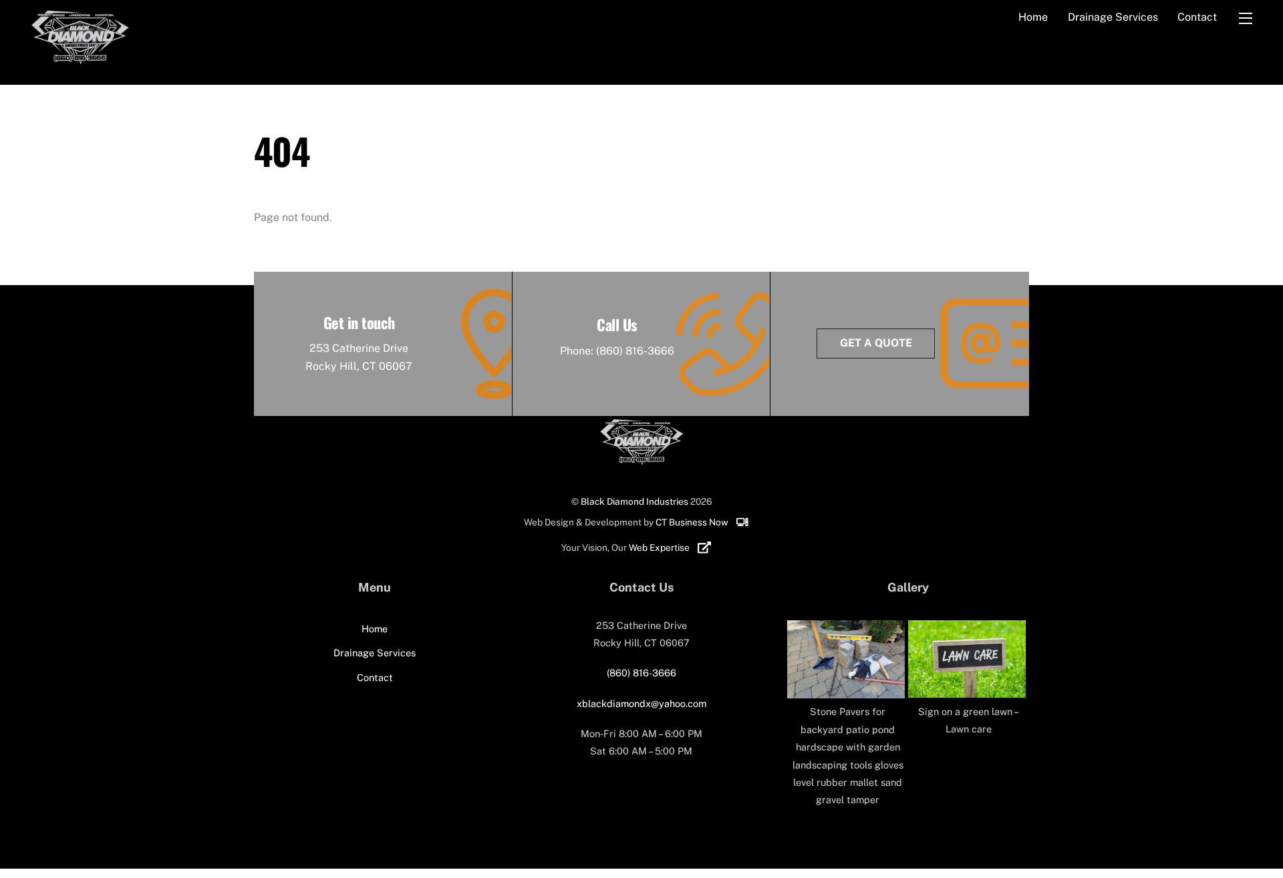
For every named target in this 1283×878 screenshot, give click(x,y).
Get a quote (876, 343)
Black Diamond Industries (634, 501)
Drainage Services (1113, 17)
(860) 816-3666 (635, 351)
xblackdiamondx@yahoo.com (641, 703)
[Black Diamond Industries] (80, 64)
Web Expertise (660, 547)
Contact (1197, 17)
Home (1033, 17)
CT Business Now (693, 522)
